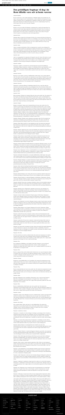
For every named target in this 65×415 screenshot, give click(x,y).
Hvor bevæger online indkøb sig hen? (43, 378)
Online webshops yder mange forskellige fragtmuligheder (28, 384)
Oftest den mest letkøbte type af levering (39, 389)
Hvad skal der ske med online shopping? (29, 378)
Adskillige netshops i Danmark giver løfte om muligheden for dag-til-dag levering (27, 382)
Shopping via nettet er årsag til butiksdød (41, 381)
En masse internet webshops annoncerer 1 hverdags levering (38, 385)
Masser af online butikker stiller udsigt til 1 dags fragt (33, 387)
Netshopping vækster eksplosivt (27, 381)
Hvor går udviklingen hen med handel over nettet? (38, 388)
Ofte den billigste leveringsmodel (23, 388)
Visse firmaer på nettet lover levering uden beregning (33, 391)
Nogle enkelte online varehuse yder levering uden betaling (23, 380)
